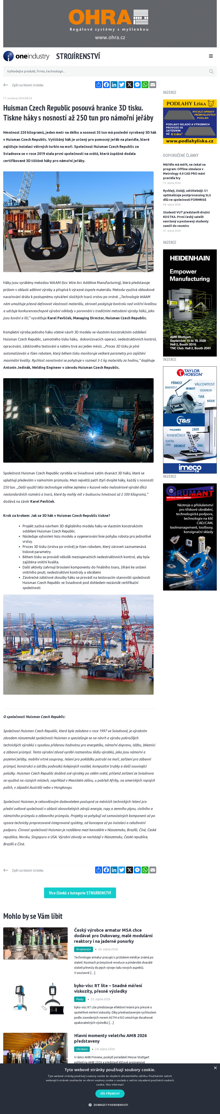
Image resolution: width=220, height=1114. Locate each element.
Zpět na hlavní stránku (27, 85)
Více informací (115, 1084)
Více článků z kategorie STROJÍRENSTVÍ (80, 893)
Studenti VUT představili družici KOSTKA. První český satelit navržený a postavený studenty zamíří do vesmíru (186, 219)
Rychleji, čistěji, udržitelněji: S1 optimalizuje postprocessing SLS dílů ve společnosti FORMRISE (187, 195)
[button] (110, 1105)
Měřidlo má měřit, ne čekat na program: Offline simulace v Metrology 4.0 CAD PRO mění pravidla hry (184, 171)
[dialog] (110, 1088)
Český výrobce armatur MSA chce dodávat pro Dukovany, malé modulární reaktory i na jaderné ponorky (113, 936)
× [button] (215, 1068)
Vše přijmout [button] (110, 1093)
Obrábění (82, 1049)
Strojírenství (83, 949)
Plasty (79, 999)
